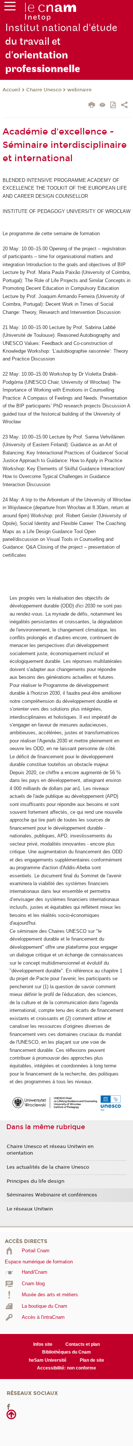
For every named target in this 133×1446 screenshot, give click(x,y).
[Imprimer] (92, 105)
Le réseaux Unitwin (30, 1209)
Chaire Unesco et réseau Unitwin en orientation (50, 1150)
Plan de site (92, 1360)
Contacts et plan (82, 1344)
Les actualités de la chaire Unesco (48, 1167)
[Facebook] (8, 1406)
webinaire (79, 90)
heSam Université (47, 1360)
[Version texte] (102, 105)
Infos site (42, 1344)
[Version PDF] (113, 105)
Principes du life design (35, 1181)
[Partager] (124, 105)
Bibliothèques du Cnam (66, 1352)
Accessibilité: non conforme (66, 1368)
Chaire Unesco (43, 90)
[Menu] (10, 8)
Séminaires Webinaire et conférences (52, 1195)
